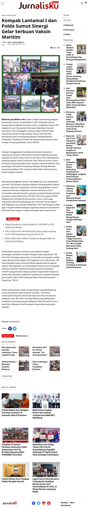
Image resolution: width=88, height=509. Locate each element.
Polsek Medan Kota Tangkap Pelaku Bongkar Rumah (15, 480)
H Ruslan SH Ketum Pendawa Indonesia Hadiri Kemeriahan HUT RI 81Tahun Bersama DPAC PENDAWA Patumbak (14, 449)
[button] (86, 1)
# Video (66, 34)
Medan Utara (11, 15)
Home (4, 15)
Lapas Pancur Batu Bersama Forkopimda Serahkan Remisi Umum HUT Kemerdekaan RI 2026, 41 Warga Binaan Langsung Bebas (46, 485)
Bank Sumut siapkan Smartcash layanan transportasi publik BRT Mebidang (44, 414)
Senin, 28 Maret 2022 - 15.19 (16, 44)
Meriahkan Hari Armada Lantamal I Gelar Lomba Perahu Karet (9, 352)
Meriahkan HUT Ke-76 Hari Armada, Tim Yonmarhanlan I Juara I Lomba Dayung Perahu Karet (42, 353)
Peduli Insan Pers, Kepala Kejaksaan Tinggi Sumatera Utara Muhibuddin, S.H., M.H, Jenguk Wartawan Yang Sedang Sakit (75, 237)
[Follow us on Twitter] (39, 503)
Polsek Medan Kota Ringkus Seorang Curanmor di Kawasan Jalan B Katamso (15, 412)
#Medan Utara (22, 336)
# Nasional (68, 25)
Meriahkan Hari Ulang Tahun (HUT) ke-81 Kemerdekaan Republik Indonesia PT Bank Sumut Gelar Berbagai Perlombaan (46, 449)
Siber (72, 502)
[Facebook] (10, 329)
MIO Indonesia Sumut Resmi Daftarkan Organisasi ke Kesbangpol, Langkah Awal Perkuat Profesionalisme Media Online (76, 171)
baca (54, 48)
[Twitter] (15, 329)
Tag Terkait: (8, 336)
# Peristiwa (68, 30)
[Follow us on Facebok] (34, 503)
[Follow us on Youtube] (49, 503)
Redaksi (64, 502)
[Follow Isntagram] (44, 503)
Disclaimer (66, 505)
